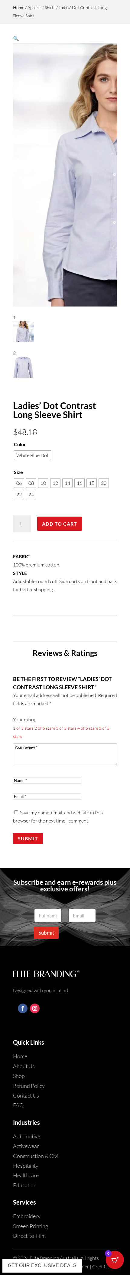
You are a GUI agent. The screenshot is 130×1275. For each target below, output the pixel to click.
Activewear (26, 1146)
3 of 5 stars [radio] (66, 728)
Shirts (50, 7)
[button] (16, 38)
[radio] (32, 455)
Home (18, 7)
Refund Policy (29, 1085)
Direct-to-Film (29, 1235)
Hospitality (25, 1165)
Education (25, 1185)
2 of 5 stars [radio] (44, 728)
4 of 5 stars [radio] (87, 728)
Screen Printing (30, 1226)
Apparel (34, 7)
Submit (28, 838)
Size (18, 472)
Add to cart (59, 524)
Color (20, 444)
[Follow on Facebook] (23, 1008)
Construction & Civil (36, 1156)
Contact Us (26, 1095)
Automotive (26, 1136)
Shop (19, 1075)
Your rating (24, 719)
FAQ (18, 1105)
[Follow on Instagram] (35, 1008)
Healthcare (26, 1175)
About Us (24, 1066)
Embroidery (27, 1216)
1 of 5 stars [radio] (23, 728)
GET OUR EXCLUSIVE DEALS (42, 1265)
